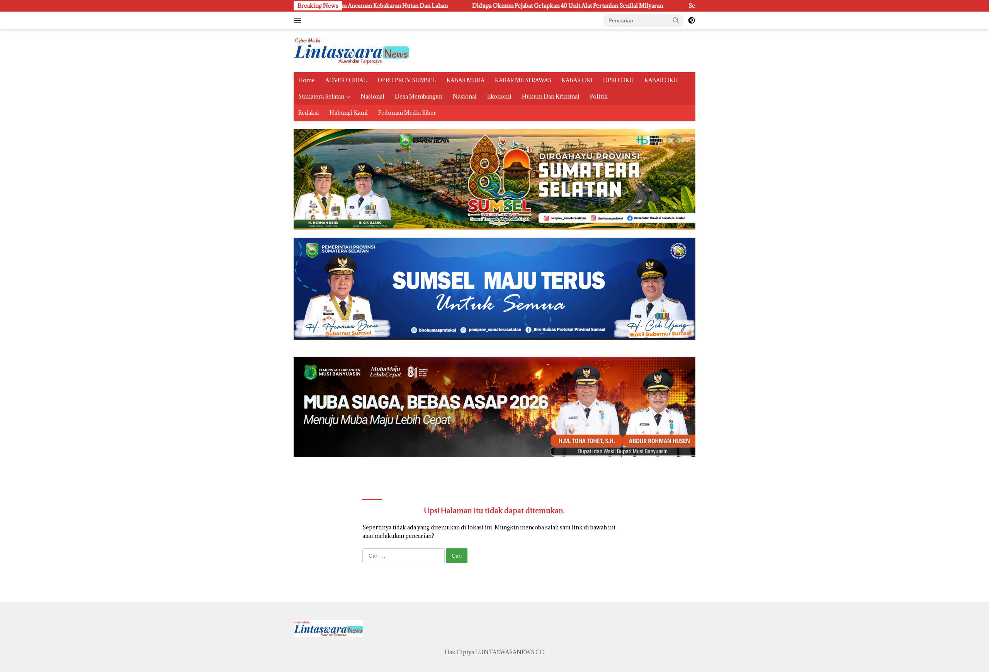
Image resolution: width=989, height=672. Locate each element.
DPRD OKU (618, 80)
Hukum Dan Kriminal (550, 96)
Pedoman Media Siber (407, 112)
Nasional (372, 96)
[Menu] (299, 20)
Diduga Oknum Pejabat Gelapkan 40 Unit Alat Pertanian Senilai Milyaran (483, 5)
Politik (599, 96)
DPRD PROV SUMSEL (406, 80)
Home (306, 80)
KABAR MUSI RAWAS (523, 80)
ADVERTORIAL (346, 80)
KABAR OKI (577, 80)
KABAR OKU (661, 80)
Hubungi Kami (349, 112)
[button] (676, 20)
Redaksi (308, 112)
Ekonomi (499, 96)
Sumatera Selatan (321, 96)
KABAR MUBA (465, 80)
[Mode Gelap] (691, 20)
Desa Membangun (418, 96)
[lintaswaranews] (352, 50)
